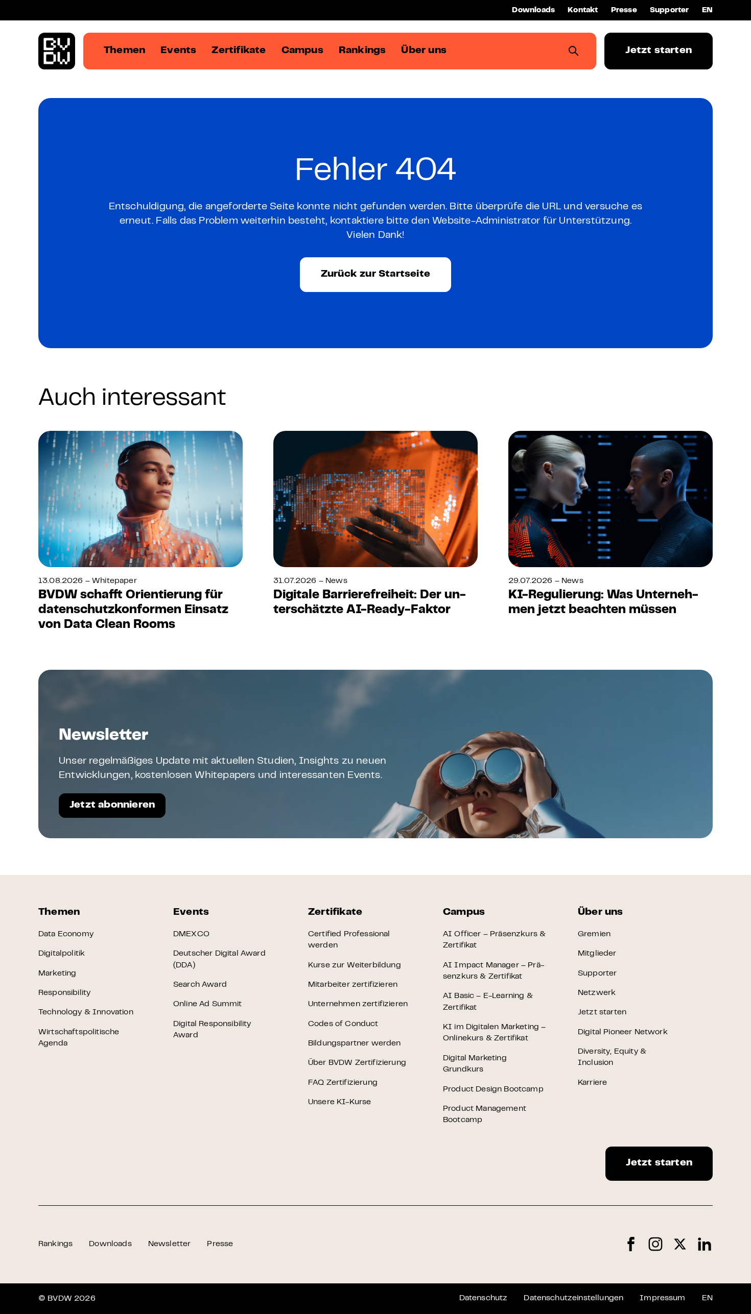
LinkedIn (704, 1244)
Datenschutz (483, 1298)
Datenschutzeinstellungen (573, 1298)
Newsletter (169, 1244)
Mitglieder (597, 953)
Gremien (594, 934)
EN (707, 10)
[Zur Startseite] (56, 51)
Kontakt (583, 10)
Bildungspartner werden (354, 1043)
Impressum (662, 1298)
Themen (59, 912)
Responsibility (64, 992)
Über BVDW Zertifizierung (357, 1062)
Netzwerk (597, 992)
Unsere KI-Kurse (339, 1102)
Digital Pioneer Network (623, 1032)
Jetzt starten (658, 50)
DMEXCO (191, 934)
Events (191, 912)
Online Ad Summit (207, 1004)
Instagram (655, 1244)
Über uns (600, 912)
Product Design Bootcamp (493, 1089)
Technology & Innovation (85, 1012)
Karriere (592, 1082)
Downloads (533, 10)
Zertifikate (335, 912)
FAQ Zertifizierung (343, 1082)
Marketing (57, 973)
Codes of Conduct (343, 1024)
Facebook (631, 1244)
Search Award (200, 984)
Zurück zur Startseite (375, 274)
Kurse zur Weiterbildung (354, 965)
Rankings (55, 1244)
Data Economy (65, 934)
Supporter (669, 10)
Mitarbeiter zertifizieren (352, 984)
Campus (464, 912)
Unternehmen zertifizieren (358, 1004)
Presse (624, 10)
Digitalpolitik (61, 953)
